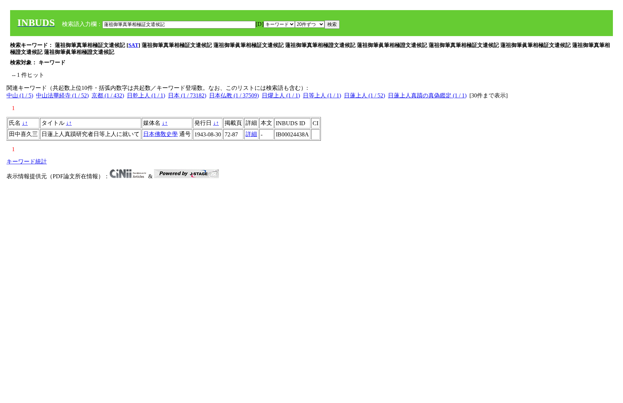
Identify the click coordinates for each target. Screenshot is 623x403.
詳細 (251, 134)
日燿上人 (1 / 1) (281, 95)
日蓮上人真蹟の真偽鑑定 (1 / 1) (427, 95)
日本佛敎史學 (160, 134)
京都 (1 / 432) (108, 95)
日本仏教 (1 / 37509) (234, 95)
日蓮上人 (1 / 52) (364, 95)
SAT (133, 45)
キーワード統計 (26, 161)
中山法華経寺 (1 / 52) (62, 95)
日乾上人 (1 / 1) (146, 95)
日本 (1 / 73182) (187, 95)
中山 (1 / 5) (19, 95)
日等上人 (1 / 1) (322, 95)
